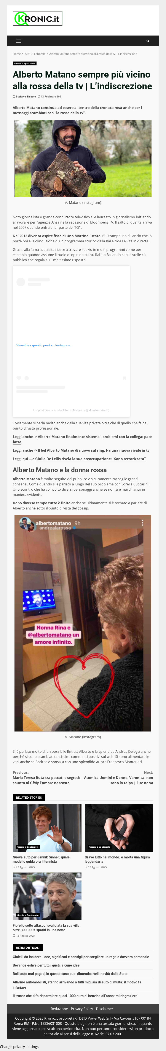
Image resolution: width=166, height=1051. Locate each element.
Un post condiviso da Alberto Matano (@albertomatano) (71, 410)
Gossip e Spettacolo (24, 63)
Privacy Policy (82, 1008)
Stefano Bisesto (26, 96)
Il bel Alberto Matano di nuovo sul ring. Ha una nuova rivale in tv (94, 450)
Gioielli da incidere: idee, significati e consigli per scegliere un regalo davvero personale (81, 957)
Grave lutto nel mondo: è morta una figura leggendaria (119, 828)
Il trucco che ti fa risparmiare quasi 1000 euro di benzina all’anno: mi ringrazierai (75, 996)
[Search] (148, 41)
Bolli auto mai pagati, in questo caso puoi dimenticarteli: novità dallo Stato (70, 974)
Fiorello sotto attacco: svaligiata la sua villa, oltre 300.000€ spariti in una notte (47, 896)
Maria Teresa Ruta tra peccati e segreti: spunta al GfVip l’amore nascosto (46, 777)
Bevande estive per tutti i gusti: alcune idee (46, 965)
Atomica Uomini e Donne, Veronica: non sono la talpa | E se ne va (118, 777)
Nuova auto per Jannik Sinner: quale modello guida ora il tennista (47, 828)
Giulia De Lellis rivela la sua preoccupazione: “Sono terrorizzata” (90, 458)
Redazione (59, 1008)
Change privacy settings (19, 1046)
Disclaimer (104, 1008)
